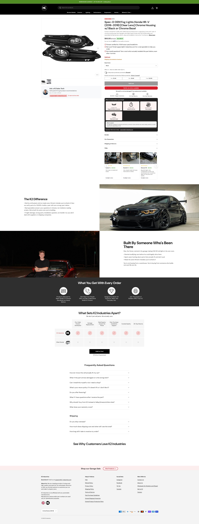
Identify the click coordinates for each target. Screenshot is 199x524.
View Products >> (110, 468)
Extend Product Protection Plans (94, 501)
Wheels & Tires (126, 12)
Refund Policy (89, 483)
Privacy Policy (89, 486)
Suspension (107, 12)
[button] (157, 8)
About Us (140, 483)
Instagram (119, 480)
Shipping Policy (89, 489)
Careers (139, 492)
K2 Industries (48, 518)
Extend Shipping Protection (93, 498)
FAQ (86, 480)
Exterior (80, 12)
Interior (116, 12)
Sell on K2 (140, 489)
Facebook (119, 483)
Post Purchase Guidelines (92, 495)
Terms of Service (90, 492)
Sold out (131, 83)
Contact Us (140, 480)
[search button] (59, 8)
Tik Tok (118, 486)
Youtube (119, 489)
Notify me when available (131, 88)
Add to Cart (100, 351)
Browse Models (71, 12)
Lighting (88, 12)
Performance (97, 12)
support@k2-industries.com (58, 96)
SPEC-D (107, 69)
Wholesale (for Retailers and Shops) (147, 486)
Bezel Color (108, 63)
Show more (152, 35)
